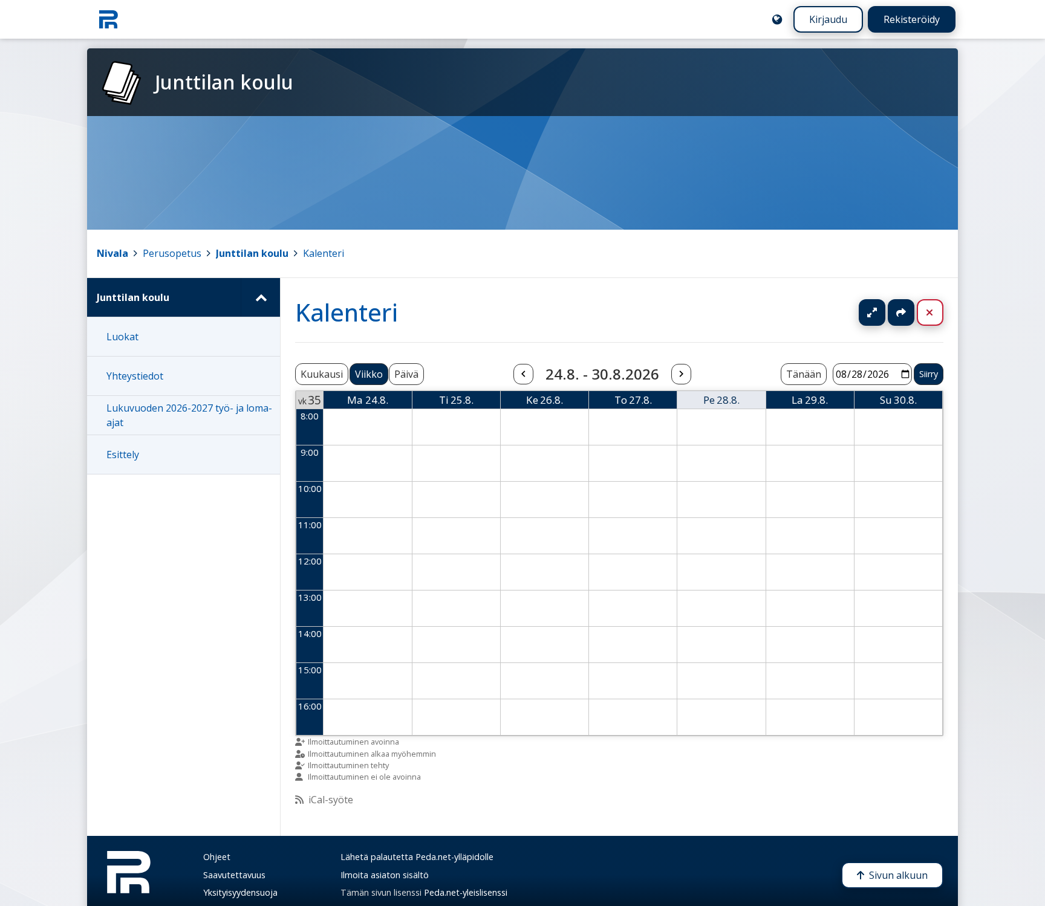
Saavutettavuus (234, 875)
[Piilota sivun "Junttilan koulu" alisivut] (260, 297)
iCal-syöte (330, 799)
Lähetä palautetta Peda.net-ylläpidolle (416, 856)
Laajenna (883, 312)
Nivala (112, 253)
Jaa (901, 312)
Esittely (122, 454)
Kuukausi (322, 374)
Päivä (406, 374)
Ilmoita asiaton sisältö (384, 875)
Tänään (803, 374)
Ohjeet (216, 856)
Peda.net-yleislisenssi (465, 892)
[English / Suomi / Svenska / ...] (777, 19)
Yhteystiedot (134, 376)
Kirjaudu (828, 19)
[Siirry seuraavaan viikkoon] (681, 374)
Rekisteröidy (912, 19)
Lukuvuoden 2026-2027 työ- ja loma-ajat (189, 415)
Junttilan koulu (252, 253)
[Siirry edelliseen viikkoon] (523, 374)
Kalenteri (323, 253)
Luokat (122, 336)
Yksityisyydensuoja (240, 892)
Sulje (939, 312)
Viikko (369, 374)
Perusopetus (172, 253)
